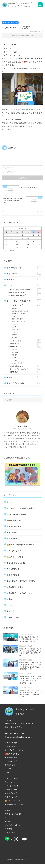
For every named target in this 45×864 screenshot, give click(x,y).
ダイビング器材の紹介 (24, 292)
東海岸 (14, 327)
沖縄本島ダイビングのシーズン (19, 593)
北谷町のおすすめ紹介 (24, 295)
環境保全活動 (10, 765)
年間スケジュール (23, 267)
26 (39, 244)
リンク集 (8, 768)
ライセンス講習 (24, 341)
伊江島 (14, 308)
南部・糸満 (16, 329)
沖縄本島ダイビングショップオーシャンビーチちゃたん (20, 4)
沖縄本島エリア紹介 (15, 587)
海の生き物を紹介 (24, 366)
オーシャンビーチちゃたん (24, 711)
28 (12, 247)
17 (28, 241)
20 (6, 244)
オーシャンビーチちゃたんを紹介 (20, 508)
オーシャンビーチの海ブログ (10, 22)
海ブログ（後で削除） (23, 383)
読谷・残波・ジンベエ (19, 321)
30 (22, 247)
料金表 (9, 599)
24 (28, 244)
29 (17, 247)
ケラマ (14, 332)
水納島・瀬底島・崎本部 (20, 311)
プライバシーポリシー (13, 825)
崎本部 (14, 355)
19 (39, 241)
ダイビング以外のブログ (24, 369)
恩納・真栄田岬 (17, 319)
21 (12, 244)
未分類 (23, 377)
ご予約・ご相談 (13, 617)
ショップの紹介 (11, 743)
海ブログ (10, 611)
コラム (23, 285)
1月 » (12, 250)
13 (6, 241)
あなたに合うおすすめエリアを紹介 (21, 581)
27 (6, 247)
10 (28, 238)
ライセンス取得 (11, 789)
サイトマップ (10, 832)
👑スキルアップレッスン (17, 556)
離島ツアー (16, 335)
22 (17, 244)
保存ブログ (24, 372)
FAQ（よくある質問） (13, 814)
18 (33, 241)
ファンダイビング (24, 305)
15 (17, 241)
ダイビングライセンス (16, 563)
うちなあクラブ (13, 538)
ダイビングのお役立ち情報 (24, 289)
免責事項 (8, 829)
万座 (13, 316)
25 (33, 244)
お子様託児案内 (11, 757)
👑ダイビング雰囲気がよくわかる (20, 544)
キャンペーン (23, 273)
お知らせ (23, 279)
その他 (14, 337)
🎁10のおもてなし (14, 520)
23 (22, 244)
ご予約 (7, 772)
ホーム (9, 502)
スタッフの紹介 (11, 746)
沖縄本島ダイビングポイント (16, 804)
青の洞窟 (15, 352)
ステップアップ (24, 343)
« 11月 (6, 250)
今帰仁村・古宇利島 (19, 314)
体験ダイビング (24, 346)
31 (28, 247)
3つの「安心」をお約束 (16, 514)
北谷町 (14, 324)
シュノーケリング (18, 363)
